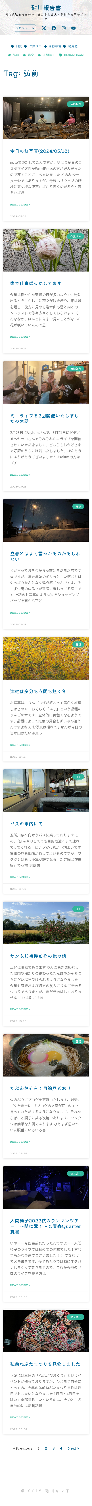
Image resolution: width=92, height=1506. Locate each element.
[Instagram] (64, 28)
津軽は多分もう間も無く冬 (38, 691)
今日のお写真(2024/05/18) (39, 150)
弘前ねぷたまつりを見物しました (45, 1364)
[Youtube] (73, 28)
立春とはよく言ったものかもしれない (45, 556)
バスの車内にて (26, 823)
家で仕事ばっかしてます (36, 283)
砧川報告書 (46, 7)
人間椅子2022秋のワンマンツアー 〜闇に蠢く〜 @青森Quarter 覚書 (45, 1226)
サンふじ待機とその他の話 (38, 955)
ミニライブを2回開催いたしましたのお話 (44, 418)
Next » (73, 1448)
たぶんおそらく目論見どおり (40, 1088)
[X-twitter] (44, 28)
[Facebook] (54, 28)
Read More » (20, 204)
